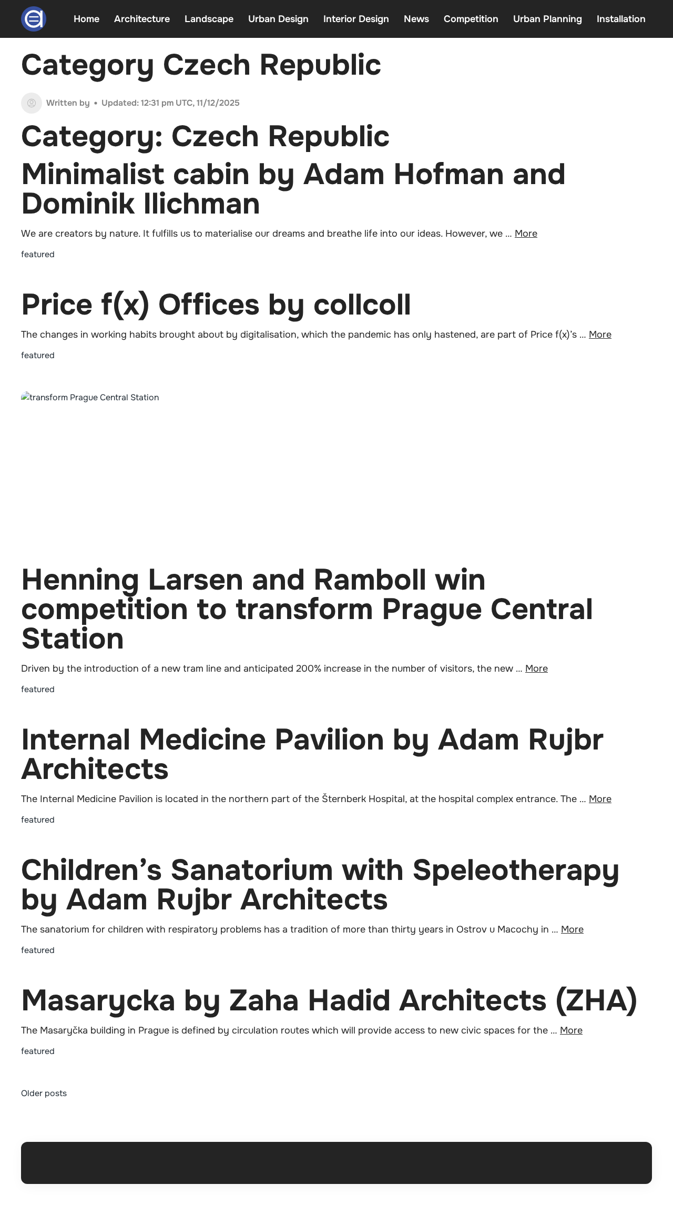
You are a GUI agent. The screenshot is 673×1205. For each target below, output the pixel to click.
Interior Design (356, 19)
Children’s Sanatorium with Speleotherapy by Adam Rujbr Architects (320, 885)
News (416, 19)
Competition (471, 19)
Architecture (142, 19)
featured (38, 254)
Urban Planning (547, 19)
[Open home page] (33, 19)
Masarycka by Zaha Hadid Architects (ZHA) (329, 1000)
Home (86, 19)
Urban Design (278, 19)
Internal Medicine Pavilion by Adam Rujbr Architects (312, 754)
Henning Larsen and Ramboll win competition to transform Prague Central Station (307, 609)
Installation (621, 19)
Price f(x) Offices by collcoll (216, 304)
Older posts (44, 1093)
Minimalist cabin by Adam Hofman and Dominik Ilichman (293, 189)
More (526, 233)
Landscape (209, 19)
